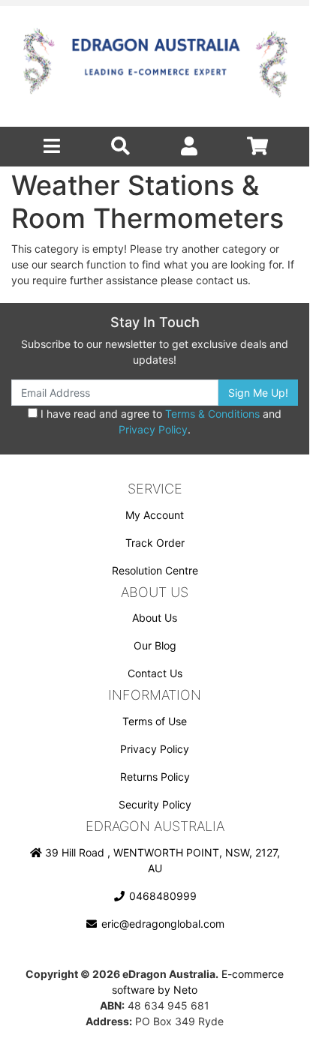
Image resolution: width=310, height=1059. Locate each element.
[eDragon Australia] (154, 66)
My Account (154, 514)
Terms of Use (154, 721)
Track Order (155, 542)
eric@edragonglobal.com (161, 923)
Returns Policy (155, 776)
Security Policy (155, 804)
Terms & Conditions (212, 413)
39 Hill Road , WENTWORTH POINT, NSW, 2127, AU (161, 860)
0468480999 (161, 896)
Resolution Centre (155, 570)
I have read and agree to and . (159, 421)
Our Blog (155, 645)
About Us (154, 617)
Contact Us (155, 673)
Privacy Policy (153, 429)
